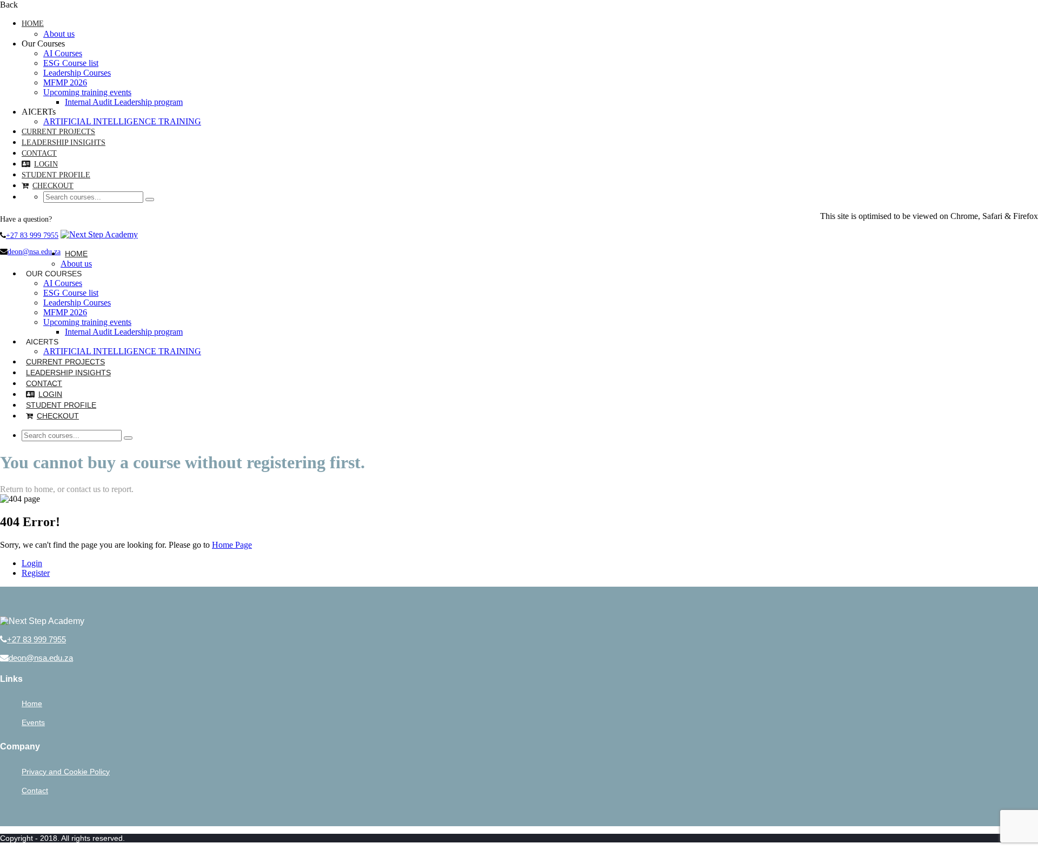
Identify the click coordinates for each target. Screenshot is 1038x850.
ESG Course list (70, 63)
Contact (39, 153)
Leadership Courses (77, 72)
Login (46, 164)
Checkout (53, 186)
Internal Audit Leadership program (124, 102)
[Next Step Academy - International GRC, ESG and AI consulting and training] (99, 234)
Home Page (232, 544)
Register (36, 572)
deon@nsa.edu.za (34, 252)
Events (33, 722)
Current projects (58, 132)
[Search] (149, 199)
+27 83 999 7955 (32, 235)
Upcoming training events (87, 92)
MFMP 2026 (65, 82)
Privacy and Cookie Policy (66, 771)
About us (59, 33)
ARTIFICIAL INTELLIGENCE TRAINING (122, 121)
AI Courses (62, 53)
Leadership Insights (63, 142)
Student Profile (56, 175)
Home (33, 23)
